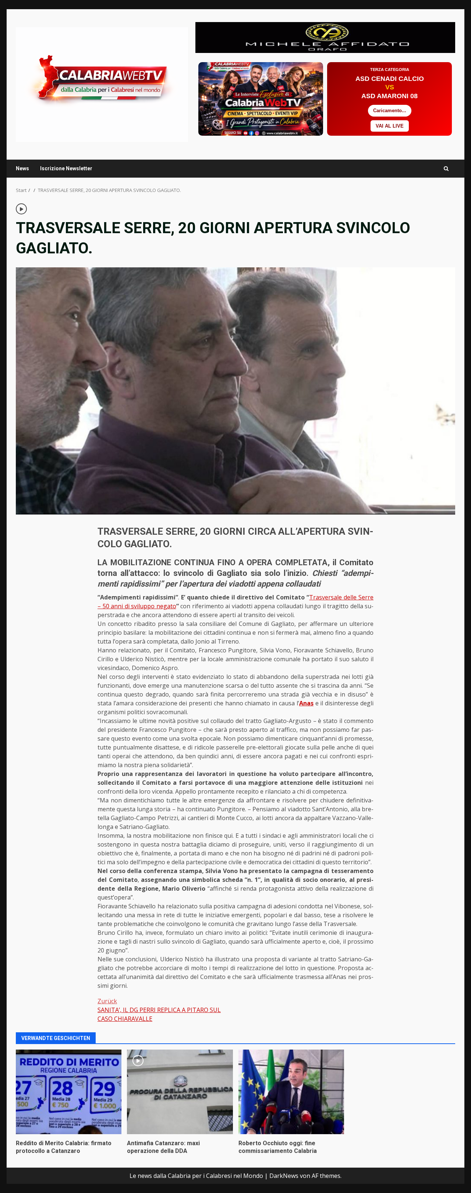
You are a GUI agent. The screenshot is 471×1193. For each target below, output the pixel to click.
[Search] (446, 168)
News (22, 168)
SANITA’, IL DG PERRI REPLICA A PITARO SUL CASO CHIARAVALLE (159, 1010)
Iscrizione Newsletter (66, 168)
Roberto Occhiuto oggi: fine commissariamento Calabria (291, 1092)
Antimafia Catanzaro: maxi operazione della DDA (180, 1092)
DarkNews (283, 1176)
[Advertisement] (325, 37)
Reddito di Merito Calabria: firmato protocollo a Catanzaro (68, 1092)
